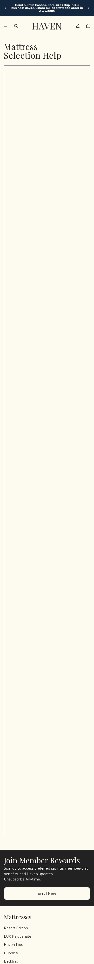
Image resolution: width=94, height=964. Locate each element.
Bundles (11, 953)
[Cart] (88, 26)
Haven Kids (13, 945)
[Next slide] (88, 8)
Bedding (11, 961)
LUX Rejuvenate (17, 936)
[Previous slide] (5, 8)
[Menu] (5, 25)
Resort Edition (16, 928)
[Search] (16, 26)
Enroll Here (47, 893)
